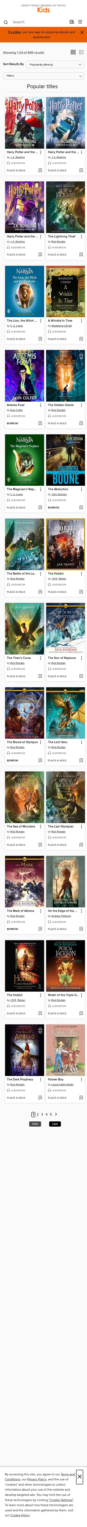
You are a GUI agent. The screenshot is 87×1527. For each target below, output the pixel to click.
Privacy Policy (37, 1479)
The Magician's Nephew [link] (22, 489)
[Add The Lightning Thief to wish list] (81, 255)
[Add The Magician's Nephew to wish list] (40, 507)
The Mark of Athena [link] (20, 911)
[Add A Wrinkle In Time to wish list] (81, 339)
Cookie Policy (20, 1515)
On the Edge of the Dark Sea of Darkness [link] (64, 911)
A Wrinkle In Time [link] (60, 321)
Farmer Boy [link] (56, 1079)
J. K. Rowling (17, 157)
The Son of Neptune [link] (62, 658)
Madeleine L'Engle (61, 325)
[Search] (5, 22)
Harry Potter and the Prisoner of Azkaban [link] (22, 236)
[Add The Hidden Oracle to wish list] (81, 423)
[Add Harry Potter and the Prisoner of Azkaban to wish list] (40, 255)
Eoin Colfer (16, 410)
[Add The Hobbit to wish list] (81, 592)
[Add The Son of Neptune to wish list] (81, 676)
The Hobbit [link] (56, 574)
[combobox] (35, 22)
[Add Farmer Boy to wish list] (81, 1098)
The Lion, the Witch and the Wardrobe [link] (22, 321)
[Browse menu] (80, 22)
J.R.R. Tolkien (58, 578)
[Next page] (55, 1114)
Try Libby (14, 32)
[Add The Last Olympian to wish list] (81, 845)
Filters (10, 76)
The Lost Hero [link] (57, 742)
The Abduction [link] (58, 489)
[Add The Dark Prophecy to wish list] (40, 1098)
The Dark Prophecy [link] (20, 1079)
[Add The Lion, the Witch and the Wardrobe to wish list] (40, 339)
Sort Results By (13, 64)
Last (55, 1124)
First (35, 1124)
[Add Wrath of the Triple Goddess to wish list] (81, 1013)
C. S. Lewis (16, 325)
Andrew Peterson (61, 916)
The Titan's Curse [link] (19, 658)
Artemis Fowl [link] (15, 405)
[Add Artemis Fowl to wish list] (40, 423)
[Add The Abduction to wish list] (81, 507)
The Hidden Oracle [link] (61, 405)
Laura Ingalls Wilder (62, 1084)
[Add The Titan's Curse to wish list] (40, 676)
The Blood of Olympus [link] (22, 742)
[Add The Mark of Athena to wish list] (40, 929)
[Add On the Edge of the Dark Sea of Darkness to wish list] (81, 929)
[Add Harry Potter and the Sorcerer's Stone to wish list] (40, 170)
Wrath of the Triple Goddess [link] (64, 995)
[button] (73, 53)
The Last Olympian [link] (61, 826)
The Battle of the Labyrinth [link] (22, 574)
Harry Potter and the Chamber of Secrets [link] (64, 152)
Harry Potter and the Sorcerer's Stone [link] (22, 152)
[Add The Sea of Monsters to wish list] (40, 845)
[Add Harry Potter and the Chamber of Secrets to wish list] (81, 170)
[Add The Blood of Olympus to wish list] (40, 760)
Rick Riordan (58, 241)
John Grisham (59, 494)
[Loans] (72, 23)
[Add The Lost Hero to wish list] (81, 760)
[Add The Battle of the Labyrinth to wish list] (40, 592)
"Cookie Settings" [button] (61, 1500)
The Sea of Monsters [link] (21, 826)
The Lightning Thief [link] (61, 236)
